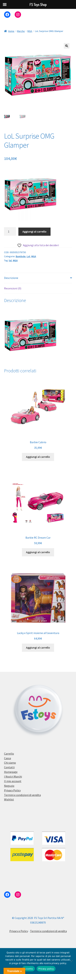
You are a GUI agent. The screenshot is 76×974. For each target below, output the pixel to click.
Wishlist (9, 799)
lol (10, 260)
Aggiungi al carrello (34, 231)
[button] (66, 46)
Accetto (28, 968)
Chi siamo (10, 762)
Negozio (9, 785)
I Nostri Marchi (13, 776)
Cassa (7, 758)
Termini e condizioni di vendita (22, 795)
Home (11, 31)
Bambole (20, 256)
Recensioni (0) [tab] (12, 288)
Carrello (9, 753)
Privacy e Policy (18, 931)
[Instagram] (18, 14)
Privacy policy (46, 968)
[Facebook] (7, 14)
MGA (29, 31)
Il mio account (12, 781)
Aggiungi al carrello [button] (38, 456)
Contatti (9, 767)
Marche (21, 31)
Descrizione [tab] (11, 278)
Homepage (10, 772)
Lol (28, 256)
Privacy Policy (12, 790)
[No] (71, 961)
